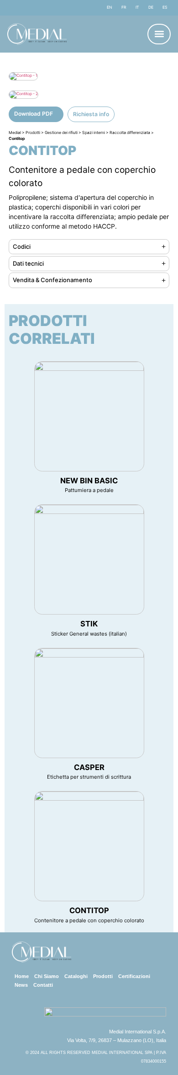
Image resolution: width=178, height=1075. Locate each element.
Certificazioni (134, 976)
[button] (159, 34)
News (21, 985)
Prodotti (103, 976)
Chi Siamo (46, 976)
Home (22, 976)
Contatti (43, 985)
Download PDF (33, 113)
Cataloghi (76, 976)
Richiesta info (91, 114)
